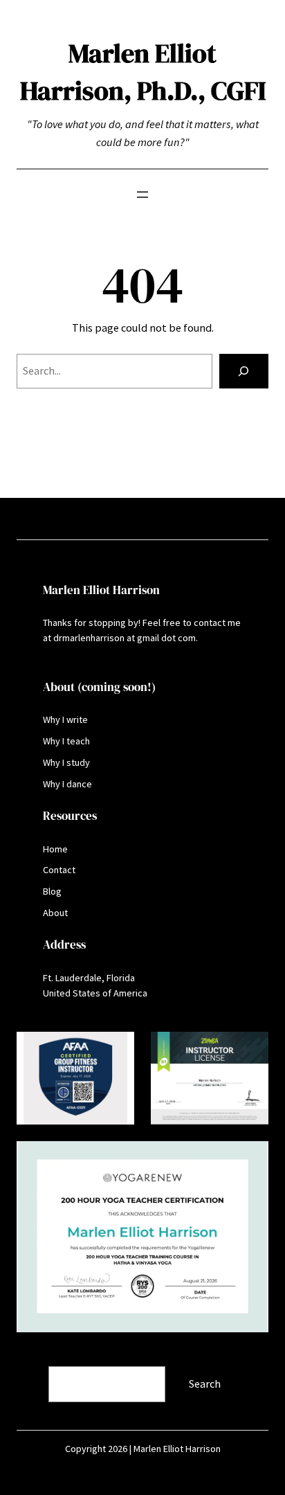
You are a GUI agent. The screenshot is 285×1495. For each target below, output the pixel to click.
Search (34, 1357)
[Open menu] (142, 194)
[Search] (243, 371)
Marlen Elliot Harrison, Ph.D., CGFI (143, 72)
